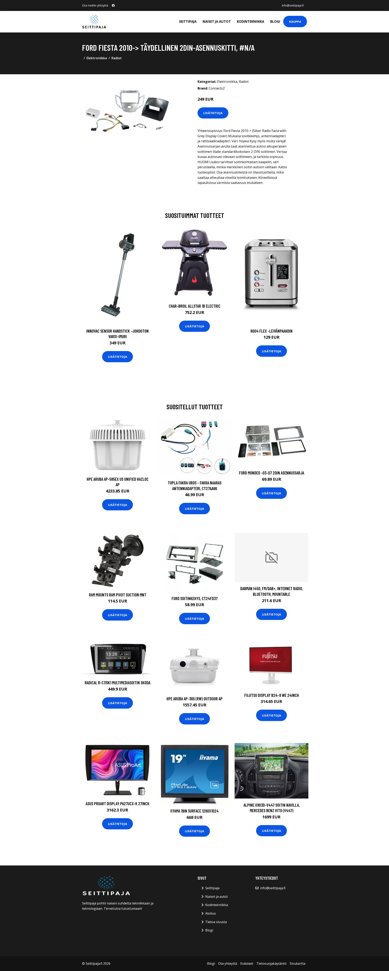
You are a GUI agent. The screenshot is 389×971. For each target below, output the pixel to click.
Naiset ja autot (217, 21)
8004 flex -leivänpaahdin (271, 330)
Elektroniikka (97, 58)
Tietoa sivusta (216, 922)
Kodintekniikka (250, 21)
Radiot (116, 58)
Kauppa (295, 21)
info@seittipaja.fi (293, 5)
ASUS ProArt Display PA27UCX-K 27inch (117, 803)
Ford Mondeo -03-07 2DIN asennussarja (271, 472)
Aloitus (210, 913)
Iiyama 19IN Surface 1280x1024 (194, 810)
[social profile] (113, 5)
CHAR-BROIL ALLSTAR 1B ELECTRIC (194, 305)
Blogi (275, 21)
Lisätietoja (212, 113)
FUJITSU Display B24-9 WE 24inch (271, 695)
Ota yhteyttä (227, 963)
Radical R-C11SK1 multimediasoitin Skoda (117, 682)
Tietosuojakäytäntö (271, 963)
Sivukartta (297, 963)
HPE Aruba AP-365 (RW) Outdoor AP (194, 698)
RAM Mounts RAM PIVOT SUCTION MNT (117, 594)
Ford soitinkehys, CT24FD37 (195, 598)
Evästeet (246, 963)
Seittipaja (188, 21)
